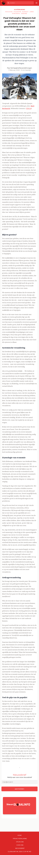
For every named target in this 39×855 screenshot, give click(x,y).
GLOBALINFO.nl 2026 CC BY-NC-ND (19, 851)
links (32, 12)
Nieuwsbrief (20, 848)
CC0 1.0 (28, 108)
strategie (16, 13)
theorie (24, 13)
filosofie (17, 12)
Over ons (19, 845)
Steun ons (20, 842)
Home (20, 835)
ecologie (9, 12)
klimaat (25, 12)
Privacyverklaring (20, 838)
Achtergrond (19, 9)
